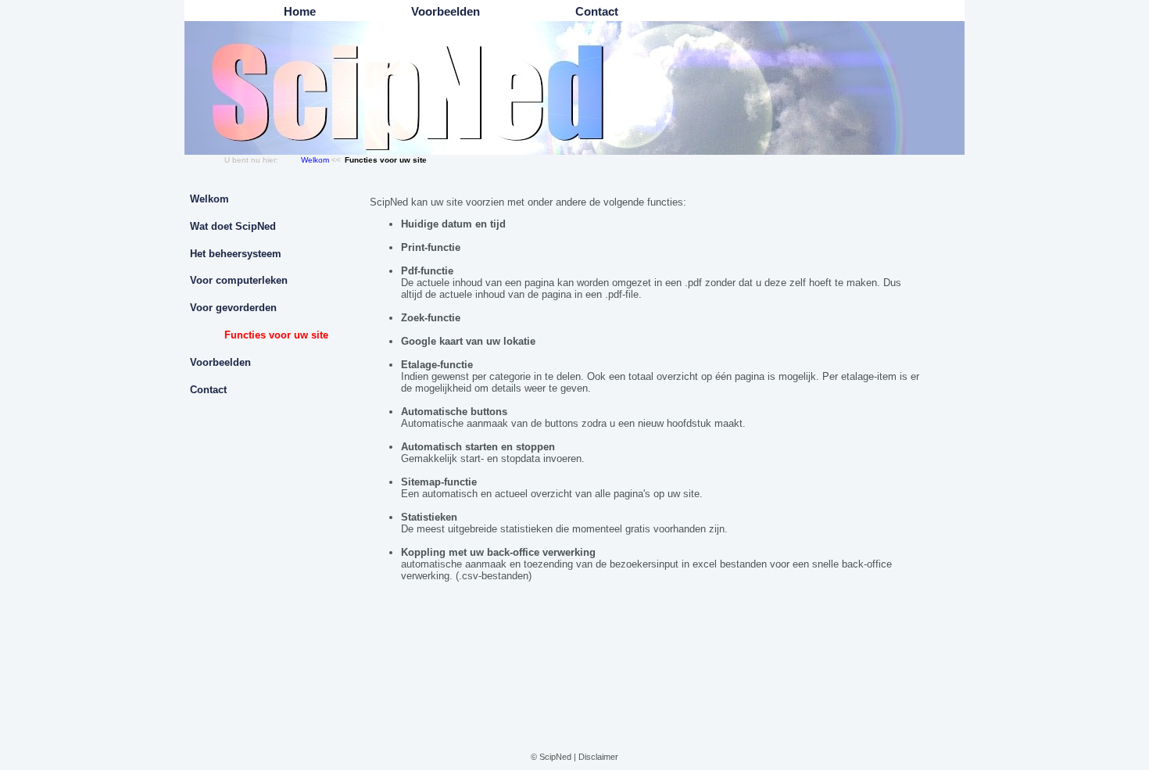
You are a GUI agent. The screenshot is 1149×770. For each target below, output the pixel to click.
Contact (208, 390)
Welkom (315, 160)
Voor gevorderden (233, 307)
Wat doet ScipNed (233, 226)
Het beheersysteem (235, 254)
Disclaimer (598, 756)
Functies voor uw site (276, 335)
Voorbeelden (220, 362)
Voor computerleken (239, 280)
